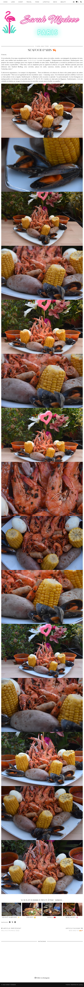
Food (37, 2)
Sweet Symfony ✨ (11, 917)
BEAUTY (63, 2)
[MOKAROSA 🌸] (72, 909)
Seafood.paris (32, 60)
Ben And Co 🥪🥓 (74, 929)
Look (13, 2)
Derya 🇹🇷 (51, 917)
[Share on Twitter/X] (12, 922)
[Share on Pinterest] (15, 922)
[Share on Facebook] (10, 922)
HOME (5, 2)
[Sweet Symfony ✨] (11, 909)
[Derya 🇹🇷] (52, 909)
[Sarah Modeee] (42, 24)
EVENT (21, 2)
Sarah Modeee (11, 984)
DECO (55, 2)
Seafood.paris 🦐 (42, 50)
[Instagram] (73, 2)
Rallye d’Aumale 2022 (11, 929)
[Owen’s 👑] (32, 909)
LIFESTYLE (46, 2)
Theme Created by (74, 984)
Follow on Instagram (42, 978)
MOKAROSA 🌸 (72, 917)
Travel (29, 2)
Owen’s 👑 (31, 917)
